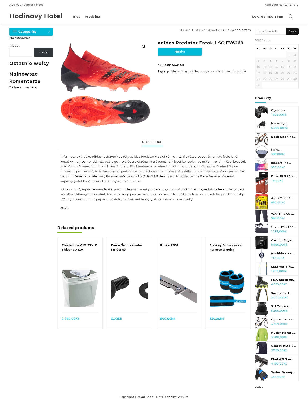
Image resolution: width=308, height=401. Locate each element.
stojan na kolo (188, 71)
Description (152, 141)
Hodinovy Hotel (35, 16)
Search (292, 31)
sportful (171, 71)
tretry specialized (211, 71)
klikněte (180, 51)
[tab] (154, 142)
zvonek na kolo (235, 71)
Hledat (14, 45)
